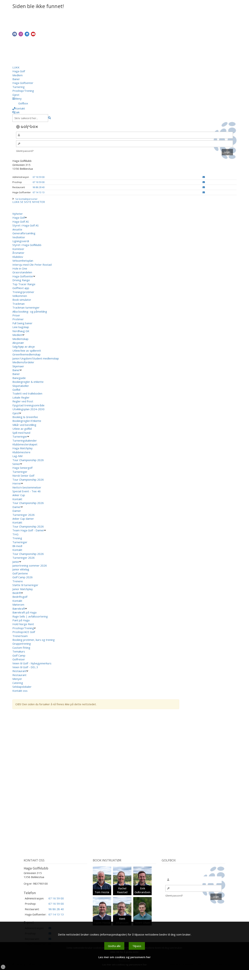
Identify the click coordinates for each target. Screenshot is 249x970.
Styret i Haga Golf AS (25, 225)
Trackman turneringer (26, 307)
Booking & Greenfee (25, 417)
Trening (17, 538)
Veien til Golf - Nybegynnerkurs (31, 663)
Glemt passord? (25, 151)
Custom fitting (21, 647)
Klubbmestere (21, 452)
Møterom (18, 604)
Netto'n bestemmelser (26, 487)
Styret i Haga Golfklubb (26, 245)
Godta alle (114, 946)
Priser (16, 315)
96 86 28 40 (38, 187)
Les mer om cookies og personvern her (124, 957)
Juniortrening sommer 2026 (29, 565)
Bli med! (17, 546)
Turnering (18, 87)
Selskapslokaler (22, 686)
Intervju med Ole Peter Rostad (32, 264)
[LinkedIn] (27, 34)
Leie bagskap (20, 327)
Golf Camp (18, 655)
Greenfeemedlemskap (26, 354)
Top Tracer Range (23, 284)
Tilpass (136, 946)
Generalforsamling (23, 233)
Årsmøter (18, 253)
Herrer (16, 483)
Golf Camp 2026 (22, 577)
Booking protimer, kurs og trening (33, 640)
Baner (16, 79)
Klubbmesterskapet (24, 444)
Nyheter (17, 213)
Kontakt (17, 499)
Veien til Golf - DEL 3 (25, 667)
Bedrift (16, 593)
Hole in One (19, 268)
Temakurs (18, 651)
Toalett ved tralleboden (27, 393)
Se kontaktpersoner (26, 199)
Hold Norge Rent (23, 624)
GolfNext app (20, 288)
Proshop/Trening (23, 91)
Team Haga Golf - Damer (28, 530)
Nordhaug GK (20, 331)
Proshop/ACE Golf (23, 632)
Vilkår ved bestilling (24, 425)
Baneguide (19, 378)
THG (15, 534)
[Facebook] (14, 34)
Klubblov (17, 257)
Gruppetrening (21, 643)
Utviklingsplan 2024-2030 (28, 409)
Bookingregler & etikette (28, 382)
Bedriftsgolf (19, 596)
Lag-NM (17, 456)
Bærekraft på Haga (24, 612)
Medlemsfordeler (23, 362)
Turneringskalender (24, 440)
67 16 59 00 (38, 177)
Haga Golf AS (20, 221)
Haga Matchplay (22, 448)
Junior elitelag (20, 569)
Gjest (15, 95)
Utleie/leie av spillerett (26, 350)
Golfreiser (18, 659)
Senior (16, 464)
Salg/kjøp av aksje (23, 346)
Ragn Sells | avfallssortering (30, 616)
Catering (17, 683)
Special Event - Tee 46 (26, 491)
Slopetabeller (20, 386)
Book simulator (22, 299)
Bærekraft (18, 608)
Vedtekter (18, 237)
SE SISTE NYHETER (32, 202)
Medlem (17, 75)
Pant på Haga (21, 620)
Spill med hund (21, 432)
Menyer (17, 679)
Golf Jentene (20, 573)
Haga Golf (18, 71)
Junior (15, 561)
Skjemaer (18, 366)
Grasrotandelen (22, 272)
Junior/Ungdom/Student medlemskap (35, 358)
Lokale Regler (21, 397)
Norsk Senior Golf (23, 475)
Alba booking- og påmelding (29, 311)
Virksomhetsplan (22, 260)
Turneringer (19, 436)
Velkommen (19, 296)
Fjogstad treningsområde (28, 405)
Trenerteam (20, 636)
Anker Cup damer (23, 518)
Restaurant (19, 671)
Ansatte (17, 229)
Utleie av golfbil (22, 428)
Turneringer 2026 (23, 515)
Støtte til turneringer (25, 585)
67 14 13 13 (38, 192)
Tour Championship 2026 (28, 460)
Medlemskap (20, 339)
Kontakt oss (20, 690)
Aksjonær (18, 342)
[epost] (204, 177)
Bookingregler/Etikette (26, 421)
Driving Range (21, 280)
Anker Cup (18, 495)
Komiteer (18, 249)
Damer (16, 507)
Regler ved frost (22, 401)
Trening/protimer (23, 292)
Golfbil (16, 389)
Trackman (18, 303)
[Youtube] (33, 34)
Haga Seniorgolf (22, 467)
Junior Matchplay (22, 589)
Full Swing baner (22, 323)
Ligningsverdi (20, 241)
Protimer (18, 319)
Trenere (17, 581)
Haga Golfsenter (22, 83)
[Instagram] (21, 34)
